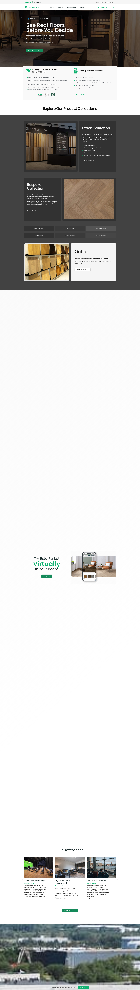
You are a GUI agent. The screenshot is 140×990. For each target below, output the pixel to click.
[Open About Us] (63, 7)
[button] (23, 880)
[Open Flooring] (55, 7)
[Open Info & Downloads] (76, 7)
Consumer (28, 2)
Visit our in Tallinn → (105, 2)
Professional (37, 2)
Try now (82, 987)
